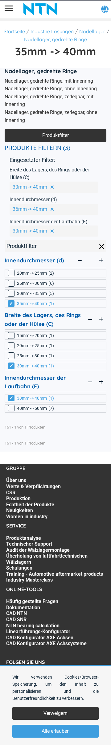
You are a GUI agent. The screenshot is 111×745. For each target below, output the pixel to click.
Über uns (16, 480)
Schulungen (19, 568)
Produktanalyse (23, 538)
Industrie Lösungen (52, 31)
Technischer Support (29, 544)
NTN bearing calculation (33, 626)
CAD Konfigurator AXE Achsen (39, 638)
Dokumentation (23, 607)
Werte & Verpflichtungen (33, 486)
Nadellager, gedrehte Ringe (55, 39)
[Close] (102, 247)
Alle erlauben (56, 731)
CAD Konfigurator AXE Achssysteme (46, 643)
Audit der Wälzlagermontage (38, 550)
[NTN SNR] (40, 9)
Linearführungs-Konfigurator (38, 631)
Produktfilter (55, 135)
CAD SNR (16, 619)
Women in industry (26, 517)
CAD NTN (16, 613)
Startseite (14, 31)
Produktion (18, 498)
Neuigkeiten (19, 510)
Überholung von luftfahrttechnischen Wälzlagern (47, 559)
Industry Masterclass (29, 580)
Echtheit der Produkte (30, 505)
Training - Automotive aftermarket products (54, 574)
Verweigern (55, 713)
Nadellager (92, 31)
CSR (10, 493)
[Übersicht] (8, 9)
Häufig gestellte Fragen (32, 601)
